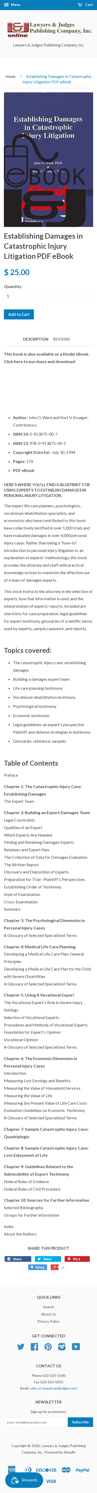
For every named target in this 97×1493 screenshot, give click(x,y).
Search (48, 1307)
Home (10, 76)
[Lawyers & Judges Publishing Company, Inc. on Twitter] (21, 1348)
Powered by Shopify (60, 1452)
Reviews (61, 339)
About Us (48, 1314)
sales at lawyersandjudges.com (53, 1388)
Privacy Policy (48, 1321)
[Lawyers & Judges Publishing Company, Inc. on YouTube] (76, 1348)
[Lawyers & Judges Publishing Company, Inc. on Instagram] (62, 1348)
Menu (15, 4)
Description (35, 339)
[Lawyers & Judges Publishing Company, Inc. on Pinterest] (48, 1348)
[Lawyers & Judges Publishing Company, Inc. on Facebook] (34, 1348)
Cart (88, 4)
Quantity (12, 286)
